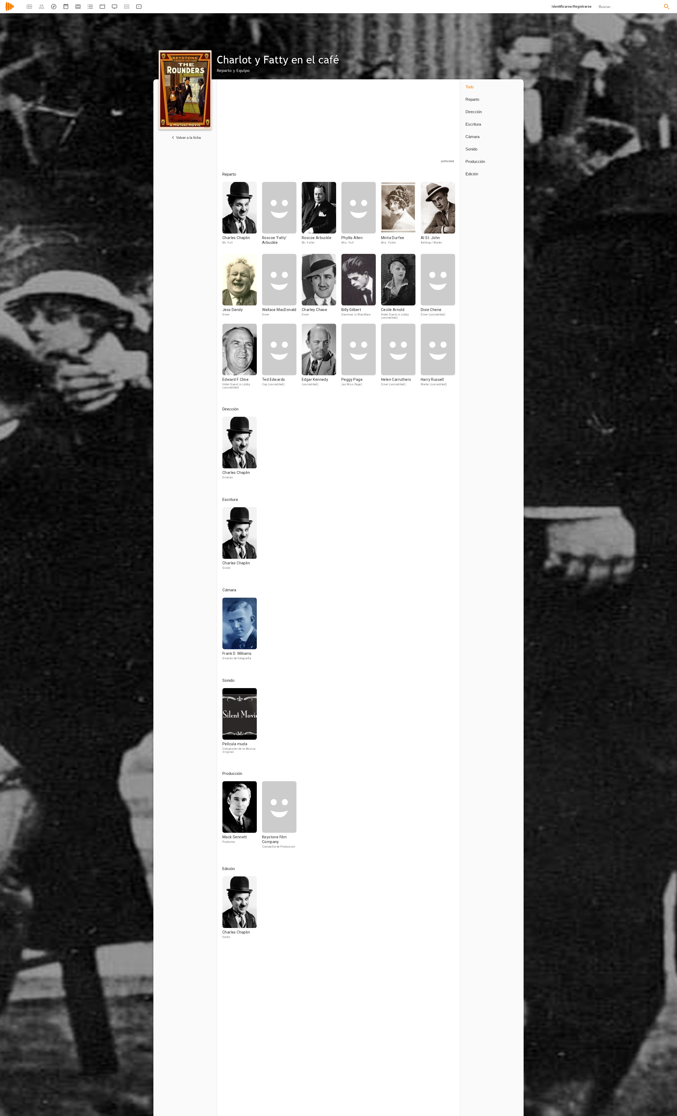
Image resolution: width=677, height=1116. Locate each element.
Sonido (471, 149)
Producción (475, 161)
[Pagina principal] (9, 10)
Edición (471, 174)
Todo (469, 87)
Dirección (473, 111)
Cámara (472, 136)
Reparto (472, 99)
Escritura (473, 124)
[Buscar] (667, 7)
